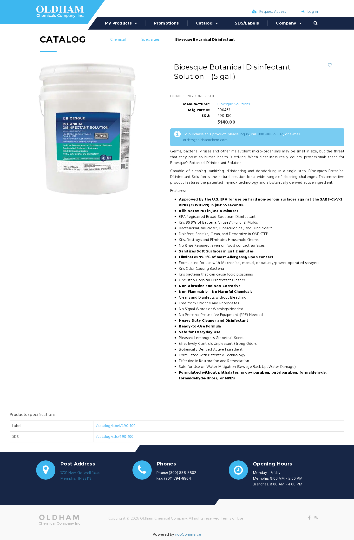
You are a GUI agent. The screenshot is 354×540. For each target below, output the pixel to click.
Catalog (204, 23)
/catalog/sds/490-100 (114, 437)
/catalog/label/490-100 (116, 426)
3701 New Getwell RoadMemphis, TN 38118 (80, 476)
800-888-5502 (270, 134)
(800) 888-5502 (182, 473)
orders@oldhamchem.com (205, 140)
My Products (118, 23)
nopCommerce (188, 535)
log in (244, 134)
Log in (313, 12)
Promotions (166, 23)
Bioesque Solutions (233, 104)
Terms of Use (232, 518)
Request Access (272, 12)
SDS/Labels (247, 23)
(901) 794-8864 (177, 479)
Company (286, 23)
